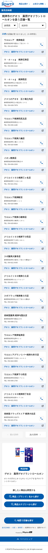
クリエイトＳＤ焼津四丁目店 (17, 394)
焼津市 (25, 25)
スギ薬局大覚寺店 (12, 256)
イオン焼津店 (10, 158)
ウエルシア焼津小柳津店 (15, 217)
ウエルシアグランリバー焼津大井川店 (21, 355)
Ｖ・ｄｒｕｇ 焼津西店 (15, 79)
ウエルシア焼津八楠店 (14, 138)
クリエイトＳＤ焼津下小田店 (17, 237)
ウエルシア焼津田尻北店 (15, 119)
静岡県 (20, 528)
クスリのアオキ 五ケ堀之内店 (18, 99)
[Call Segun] (41, 44)
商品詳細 (24, 469)
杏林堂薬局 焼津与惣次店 (15, 315)
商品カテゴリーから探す (25, 504)
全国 (13, 528)
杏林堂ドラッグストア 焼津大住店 (19, 414)
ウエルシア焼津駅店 (13, 197)
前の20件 (14, 435)
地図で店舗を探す (25, 520)
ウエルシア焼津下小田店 (15, 374)
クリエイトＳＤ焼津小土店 (16, 276)
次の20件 (34, 435)
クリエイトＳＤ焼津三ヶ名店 (17, 178)
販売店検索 (6, 528)
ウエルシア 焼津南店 (14, 40)
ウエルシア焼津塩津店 (14, 335)
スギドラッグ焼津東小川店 (16, 296)
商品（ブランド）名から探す (25, 496)
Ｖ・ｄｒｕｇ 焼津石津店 (16, 60)
